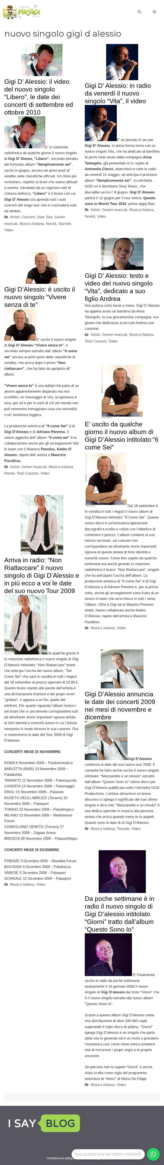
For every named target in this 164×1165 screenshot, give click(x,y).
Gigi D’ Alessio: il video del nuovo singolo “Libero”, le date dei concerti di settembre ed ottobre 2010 (38, 97)
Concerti (28, 217)
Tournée (64, 224)
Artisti (14, 217)
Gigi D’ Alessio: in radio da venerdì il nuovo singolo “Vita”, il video (118, 93)
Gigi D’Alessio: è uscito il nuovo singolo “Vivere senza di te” (39, 297)
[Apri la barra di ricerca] (139, 12)
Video (8, 230)
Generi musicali (114, 210)
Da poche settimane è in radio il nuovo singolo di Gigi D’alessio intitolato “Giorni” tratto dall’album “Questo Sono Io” (119, 914)
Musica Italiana (32, 224)
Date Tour (44, 217)
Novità (51, 224)
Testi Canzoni (95, 341)
